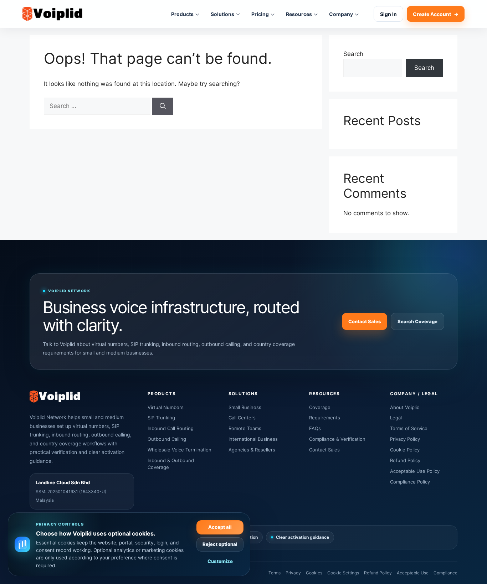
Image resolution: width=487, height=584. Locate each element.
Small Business (245, 407)
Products (182, 14)
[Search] (162, 106)
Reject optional (220, 544)
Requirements (324, 417)
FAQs (315, 428)
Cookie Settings (343, 572)
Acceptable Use (413, 572)
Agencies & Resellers (252, 450)
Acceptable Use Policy (415, 471)
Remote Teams (245, 428)
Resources (299, 14)
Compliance (445, 572)
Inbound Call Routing (171, 428)
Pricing (260, 14)
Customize (220, 561)
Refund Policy (405, 460)
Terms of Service (408, 428)
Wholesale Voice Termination (179, 450)
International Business (253, 439)
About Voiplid (405, 407)
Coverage (319, 407)
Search (353, 53)
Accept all (220, 527)
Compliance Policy (410, 482)
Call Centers (242, 417)
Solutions (222, 14)
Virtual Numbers (166, 407)
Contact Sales (364, 321)
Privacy (293, 572)
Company (341, 14)
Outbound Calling (167, 439)
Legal (396, 417)
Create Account (435, 14)
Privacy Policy (405, 439)
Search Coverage (417, 321)
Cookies (314, 572)
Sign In (388, 14)
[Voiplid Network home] (52, 14)
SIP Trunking (161, 417)
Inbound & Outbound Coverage (171, 464)
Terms (274, 572)
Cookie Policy (405, 450)
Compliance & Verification (337, 439)
